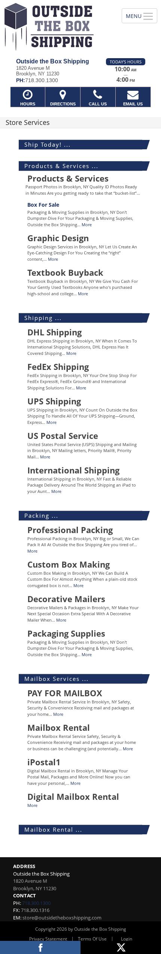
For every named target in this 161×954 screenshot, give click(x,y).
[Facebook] (40, 947)
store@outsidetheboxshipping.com (61, 917)
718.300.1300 (36, 903)
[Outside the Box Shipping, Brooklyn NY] (56, 26)
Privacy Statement (48, 939)
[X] (120, 947)
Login (126, 939)
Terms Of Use (92, 939)
